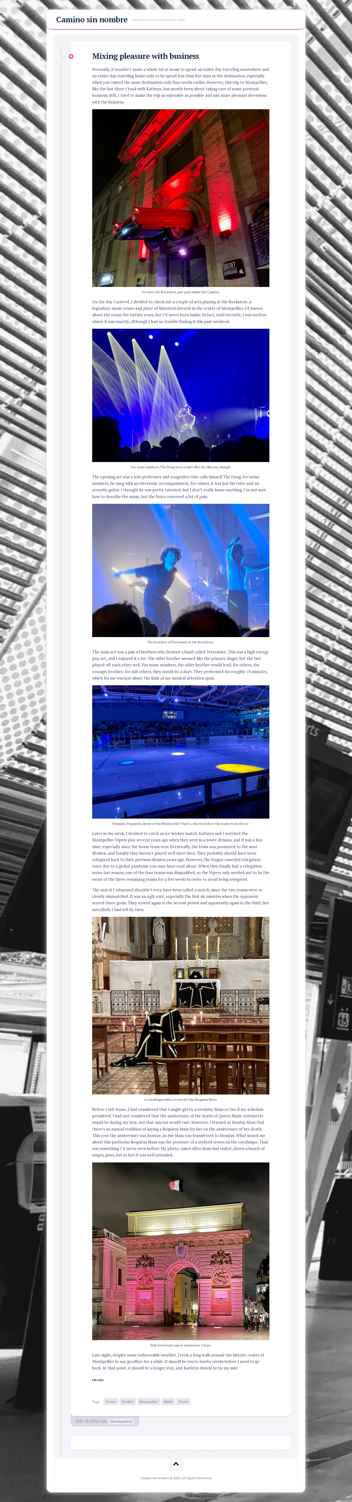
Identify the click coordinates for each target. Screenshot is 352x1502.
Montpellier (148, 1401)
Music (168, 1401)
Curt (103, 1421)
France (111, 1401)
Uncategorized (121, 1421)
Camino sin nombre (92, 19)
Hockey (127, 1401)
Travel (183, 1401)
